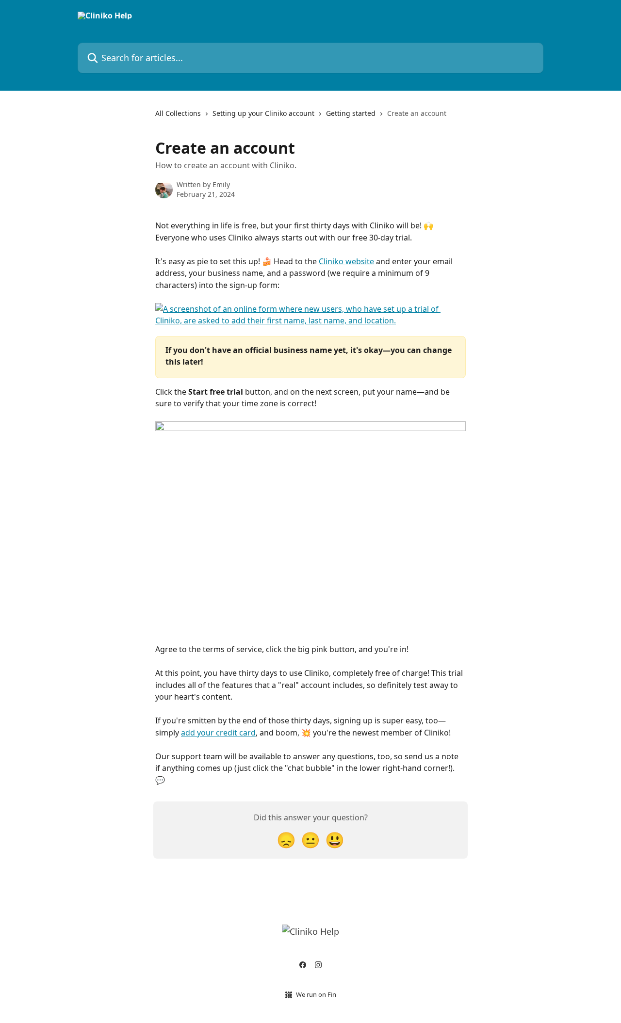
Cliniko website (346, 261)
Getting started (351, 113)
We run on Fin (316, 994)
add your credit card (218, 732)
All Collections (178, 113)
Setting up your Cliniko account (263, 113)
